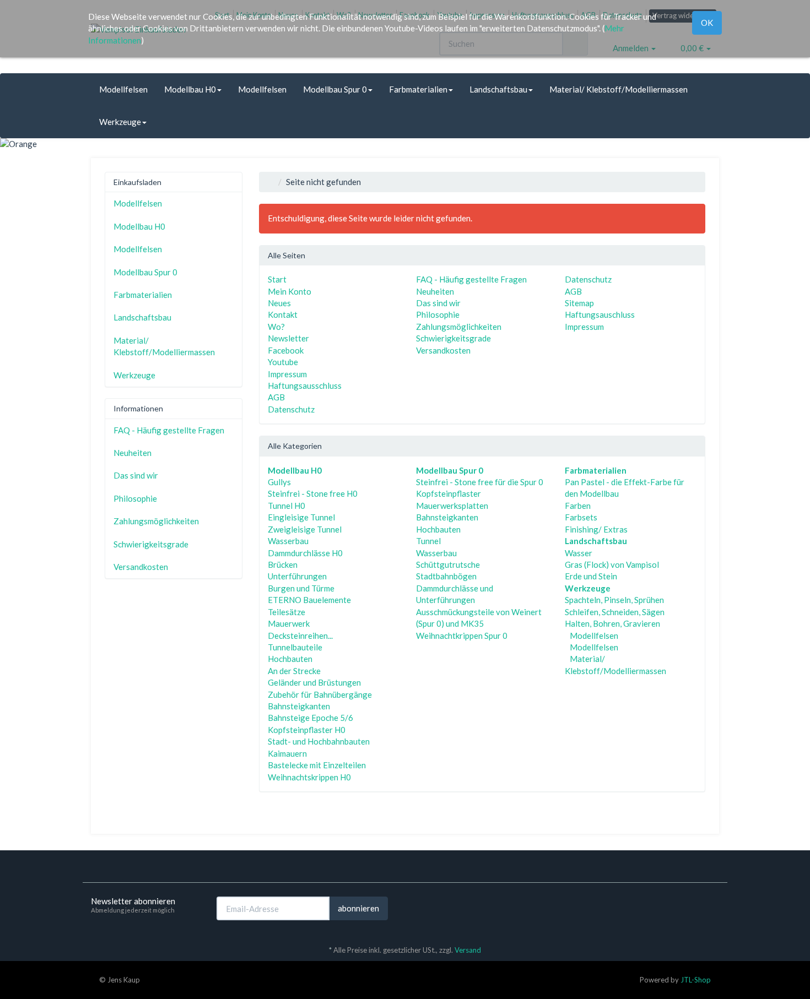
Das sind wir (438, 303)
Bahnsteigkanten (299, 706)
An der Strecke (294, 671)
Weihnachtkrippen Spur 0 (461, 635)
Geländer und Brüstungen (314, 682)
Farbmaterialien (418, 89)
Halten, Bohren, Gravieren (612, 623)
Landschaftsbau (498, 89)
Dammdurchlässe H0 (305, 553)
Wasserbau (288, 541)
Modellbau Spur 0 (335, 89)
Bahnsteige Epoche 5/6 (310, 718)
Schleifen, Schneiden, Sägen (615, 612)
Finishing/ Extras (596, 529)
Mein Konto (289, 291)
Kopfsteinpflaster (448, 493)
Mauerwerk (289, 623)
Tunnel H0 (286, 506)
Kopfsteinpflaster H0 (306, 730)
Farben (578, 506)
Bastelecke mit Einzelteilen (317, 765)
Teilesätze (286, 612)
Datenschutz (291, 409)
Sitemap (579, 303)
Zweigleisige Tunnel (305, 529)
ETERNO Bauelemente (309, 600)
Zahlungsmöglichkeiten (458, 327)
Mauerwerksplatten (452, 506)
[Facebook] (696, 907)
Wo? (276, 327)
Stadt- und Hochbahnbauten (319, 741)
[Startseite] (270, 182)
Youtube (283, 362)
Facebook (286, 350)
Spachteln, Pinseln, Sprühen (614, 600)
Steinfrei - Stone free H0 (313, 493)
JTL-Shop (696, 979)
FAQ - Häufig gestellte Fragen (471, 279)
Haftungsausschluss (305, 385)
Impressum (287, 374)
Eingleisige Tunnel (301, 517)
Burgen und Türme (301, 588)
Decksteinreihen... (300, 635)
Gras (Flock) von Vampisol (612, 564)
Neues (279, 303)
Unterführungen (297, 576)
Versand (468, 950)
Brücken (283, 564)
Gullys (279, 482)
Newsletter (288, 338)
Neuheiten (435, 291)
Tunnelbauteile (295, 647)
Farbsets (581, 517)
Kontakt (283, 314)
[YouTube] (713, 907)
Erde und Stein (591, 576)
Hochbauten (290, 659)
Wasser (578, 553)
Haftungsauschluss (600, 314)
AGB (276, 397)
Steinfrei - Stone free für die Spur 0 (479, 482)
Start (277, 279)
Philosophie (438, 314)
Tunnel (428, 541)
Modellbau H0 (190, 89)
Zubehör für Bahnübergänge (320, 694)
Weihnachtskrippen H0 (309, 777)
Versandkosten (443, 350)
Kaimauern (287, 753)
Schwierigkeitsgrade (453, 338)
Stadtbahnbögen (446, 576)
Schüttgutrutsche (448, 564)
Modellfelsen (123, 89)
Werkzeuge (120, 122)
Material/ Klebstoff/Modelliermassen (618, 89)
